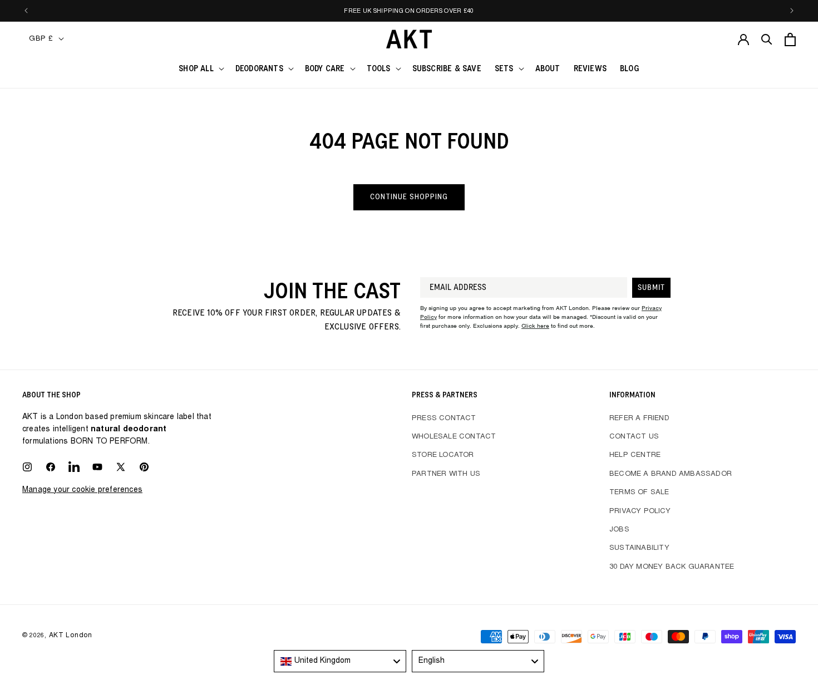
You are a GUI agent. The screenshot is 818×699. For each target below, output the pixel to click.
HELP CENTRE (635, 455)
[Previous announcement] (26, 10)
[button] (200, 69)
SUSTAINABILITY (639, 548)
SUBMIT (651, 288)
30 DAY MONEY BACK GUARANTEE (671, 567)
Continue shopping (409, 196)
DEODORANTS (259, 68)
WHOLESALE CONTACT (454, 437)
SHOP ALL (196, 68)
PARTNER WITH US (446, 474)
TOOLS (379, 68)
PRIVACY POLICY (640, 511)
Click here (535, 325)
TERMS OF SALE (639, 492)
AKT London (70, 635)
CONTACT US (634, 437)
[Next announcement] (792, 10)
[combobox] (340, 661)
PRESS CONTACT (444, 418)
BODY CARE (325, 68)
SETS (504, 68)
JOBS (619, 530)
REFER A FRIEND (639, 418)
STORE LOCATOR (443, 455)
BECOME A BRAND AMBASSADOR (670, 474)
